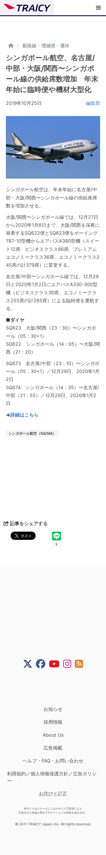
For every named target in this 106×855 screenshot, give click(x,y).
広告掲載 (53, 748)
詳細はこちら (24, 415)
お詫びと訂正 (53, 794)
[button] (98, 7)
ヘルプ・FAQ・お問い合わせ (53, 761)
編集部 (93, 103)
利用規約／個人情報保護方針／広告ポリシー (52, 777)
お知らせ (53, 709)
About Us (53, 735)
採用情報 (53, 722)
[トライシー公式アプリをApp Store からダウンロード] (57, 687)
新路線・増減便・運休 (45, 45)
